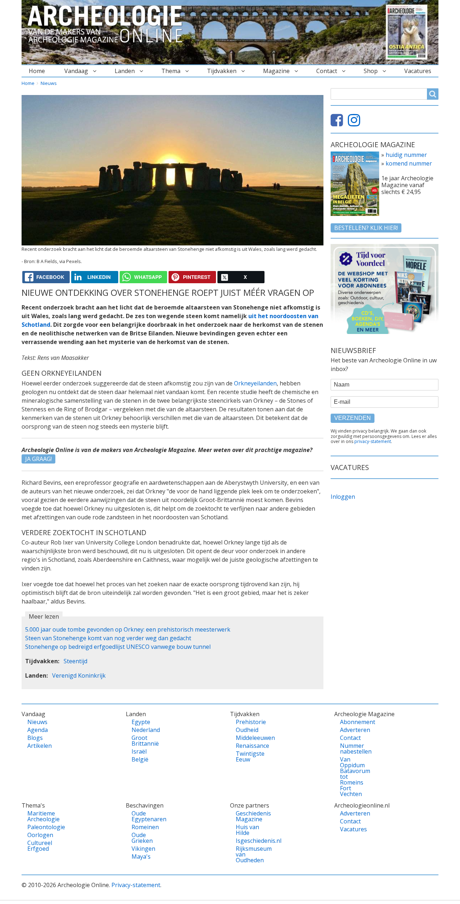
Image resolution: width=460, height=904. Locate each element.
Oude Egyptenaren (144, 816)
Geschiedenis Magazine (248, 816)
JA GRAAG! (38, 459)
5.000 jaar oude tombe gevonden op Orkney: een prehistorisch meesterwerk (127, 629)
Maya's (141, 856)
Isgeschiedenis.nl (248, 840)
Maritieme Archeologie (39, 816)
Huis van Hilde (247, 829)
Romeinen (144, 827)
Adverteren (352, 729)
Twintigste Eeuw (248, 756)
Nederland (144, 729)
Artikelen (39, 745)
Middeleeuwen (248, 737)
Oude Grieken (142, 837)
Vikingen (143, 848)
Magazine (276, 71)
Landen (125, 71)
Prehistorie (248, 722)
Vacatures (417, 71)
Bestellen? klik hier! (366, 228)
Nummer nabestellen (352, 748)
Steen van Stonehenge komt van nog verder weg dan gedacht (108, 638)
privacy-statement (372, 441)
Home (37, 71)
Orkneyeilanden (255, 383)
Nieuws (49, 83)
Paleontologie (39, 827)
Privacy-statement (135, 885)
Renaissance (248, 745)
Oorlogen (39, 835)
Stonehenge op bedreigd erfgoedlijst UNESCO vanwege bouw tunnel (118, 647)
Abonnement (352, 722)
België (140, 759)
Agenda (37, 729)
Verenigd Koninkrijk (79, 675)
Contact (326, 71)
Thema (170, 71)
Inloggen (343, 497)
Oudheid (247, 729)
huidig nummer (406, 155)
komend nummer (409, 163)
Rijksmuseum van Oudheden (248, 854)
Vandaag (76, 71)
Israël (139, 751)
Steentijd (75, 661)
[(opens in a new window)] (338, 123)
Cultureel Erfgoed (39, 845)
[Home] (108, 24)
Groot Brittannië (144, 740)
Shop (371, 71)
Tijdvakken (221, 71)
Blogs (35, 737)
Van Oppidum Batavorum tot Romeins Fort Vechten (352, 776)
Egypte (141, 722)
